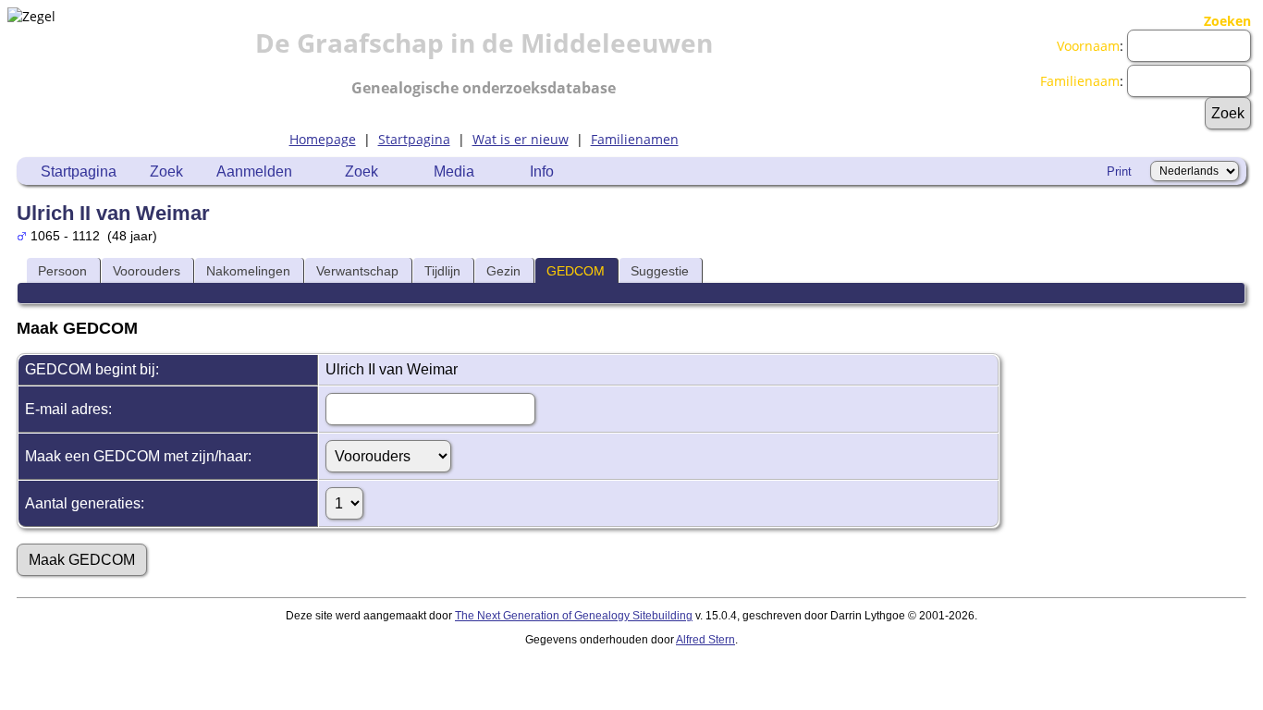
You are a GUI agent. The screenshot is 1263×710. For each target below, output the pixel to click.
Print (1119, 171)
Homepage (322, 139)
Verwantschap (357, 270)
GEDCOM (575, 270)
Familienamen (635, 139)
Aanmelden (254, 171)
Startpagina (414, 139)
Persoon (62, 270)
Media (454, 171)
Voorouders (146, 270)
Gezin (503, 270)
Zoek (166, 171)
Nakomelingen (248, 270)
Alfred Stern (705, 639)
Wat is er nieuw (520, 139)
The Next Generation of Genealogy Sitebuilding (574, 615)
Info (542, 171)
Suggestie (660, 270)
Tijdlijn (442, 270)
